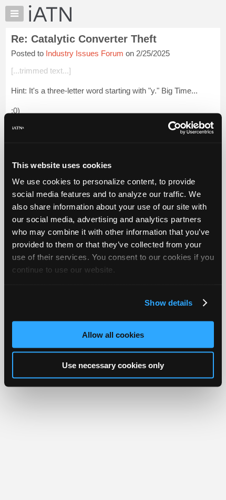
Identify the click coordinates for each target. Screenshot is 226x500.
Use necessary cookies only (113, 365)
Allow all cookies (113, 334)
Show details (168, 302)
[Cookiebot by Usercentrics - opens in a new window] (168, 128)
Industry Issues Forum (85, 53)
